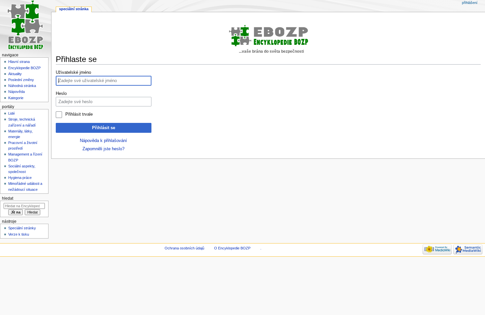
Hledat (7, 198)
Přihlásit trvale (78, 114)
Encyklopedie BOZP (24, 68)
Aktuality (15, 74)
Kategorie (15, 98)
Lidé (11, 113)
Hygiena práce (20, 178)
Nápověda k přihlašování (103, 140)
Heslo (61, 93)
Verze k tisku (18, 234)
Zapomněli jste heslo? (103, 149)
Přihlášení (469, 3)
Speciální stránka (73, 9)
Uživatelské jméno (73, 72)
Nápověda (16, 92)
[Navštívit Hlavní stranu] (25, 25)
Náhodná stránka (22, 86)
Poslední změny (21, 80)
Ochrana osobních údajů (184, 248)
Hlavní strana (19, 62)
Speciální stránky (22, 228)
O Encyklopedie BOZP (232, 248)
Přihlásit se (103, 128)
